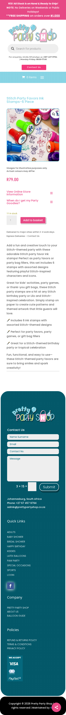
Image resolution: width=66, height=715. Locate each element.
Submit (49, 487)
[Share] (56, 707)
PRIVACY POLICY (16, 648)
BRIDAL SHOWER (16, 541)
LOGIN (10, 575)
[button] (54, 114)
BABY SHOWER (15, 537)
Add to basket (33, 220)
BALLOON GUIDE (16, 615)
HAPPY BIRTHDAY (16, 546)
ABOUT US (12, 611)
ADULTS (11, 532)
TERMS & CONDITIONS (19, 644)
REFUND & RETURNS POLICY (22, 640)
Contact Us (34, 67)
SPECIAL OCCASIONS (19, 565)
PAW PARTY (13, 560)
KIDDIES (11, 551)
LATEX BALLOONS (16, 556)
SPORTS (11, 570)
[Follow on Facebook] (10, 585)
